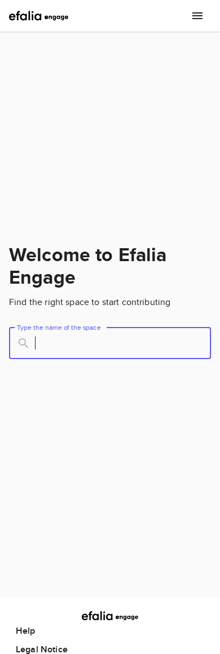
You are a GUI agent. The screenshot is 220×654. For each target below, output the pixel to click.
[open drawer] (197, 15)
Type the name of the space (58, 327)
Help (26, 630)
